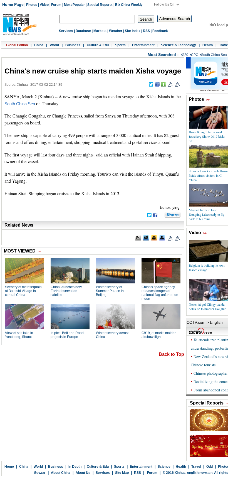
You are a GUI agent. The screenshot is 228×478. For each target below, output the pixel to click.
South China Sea (214, 55)
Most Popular (74, 5)
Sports (120, 45)
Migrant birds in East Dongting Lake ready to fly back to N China (206, 214)
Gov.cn (39, 473)
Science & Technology (178, 45)
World (54, 45)
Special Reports (100, 5)
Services (66, 31)
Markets (99, 31)
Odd (209, 467)
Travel (196, 467)
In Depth (74, 467)
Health (207, 45)
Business (72, 45)
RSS (146, 31)
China (38, 45)
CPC (194, 55)
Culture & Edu (98, 45)
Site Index (132, 31)
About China (60, 473)
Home (9, 467)
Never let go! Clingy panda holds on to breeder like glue (207, 306)
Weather (115, 31)
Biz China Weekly (129, 5)
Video (44, 5)
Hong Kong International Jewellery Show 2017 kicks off (207, 136)
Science (164, 467)
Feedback (160, 31)
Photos (31, 5)
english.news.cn (199, 473)
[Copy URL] (162, 238)
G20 (185, 55)
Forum (56, 5)
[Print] (154, 238)
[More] (163, 84)
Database (83, 31)
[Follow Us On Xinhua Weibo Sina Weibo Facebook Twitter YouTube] (166, 4)
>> (208, 99)
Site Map (122, 473)
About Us (83, 473)
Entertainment (143, 45)
